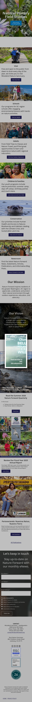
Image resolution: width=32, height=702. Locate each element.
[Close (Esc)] (25, 336)
